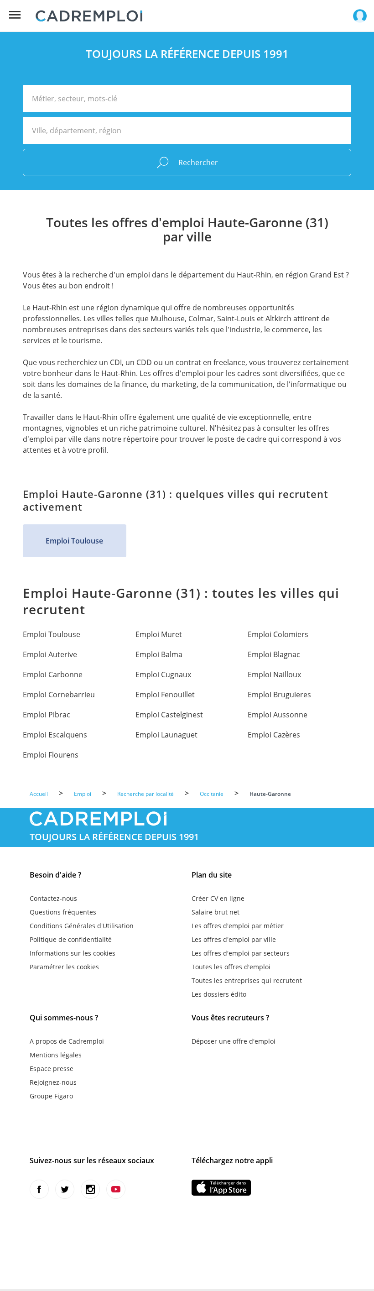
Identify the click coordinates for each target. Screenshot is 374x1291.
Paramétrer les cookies (64, 966)
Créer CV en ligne (218, 898)
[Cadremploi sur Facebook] (39, 1189)
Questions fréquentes (63, 912)
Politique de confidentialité (71, 939)
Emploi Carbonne (53, 674)
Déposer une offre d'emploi (233, 1041)
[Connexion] (360, 16)
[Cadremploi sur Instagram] (90, 1189)
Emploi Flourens (50, 755)
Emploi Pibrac (46, 715)
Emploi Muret (158, 634)
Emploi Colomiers (278, 634)
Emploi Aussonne (277, 715)
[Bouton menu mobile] (15, 15)
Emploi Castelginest (169, 715)
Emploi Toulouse (74, 541)
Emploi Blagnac (274, 654)
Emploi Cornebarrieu (59, 695)
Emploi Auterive (50, 654)
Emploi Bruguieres (279, 695)
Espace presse (51, 1068)
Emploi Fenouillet (165, 695)
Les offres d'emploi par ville (234, 939)
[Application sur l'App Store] (221, 1188)
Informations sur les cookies (72, 953)
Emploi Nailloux (274, 674)
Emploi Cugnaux (163, 674)
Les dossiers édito (219, 994)
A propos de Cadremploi (67, 1041)
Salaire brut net (215, 912)
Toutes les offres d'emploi (231, 966)
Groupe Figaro (51, 1096)
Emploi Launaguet (166, 735)
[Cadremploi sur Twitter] (64, 1189)
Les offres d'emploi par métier (238, 925)
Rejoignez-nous (53, 1082)
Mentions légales (56, 1055)
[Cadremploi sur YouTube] (115, 1189)
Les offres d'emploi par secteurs (241, 953)
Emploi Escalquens (55, 735)
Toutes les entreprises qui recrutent (247, 980)
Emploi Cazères (274, 735)
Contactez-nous (53, 898)
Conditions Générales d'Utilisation (82, 925)
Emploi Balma (158, 654)
